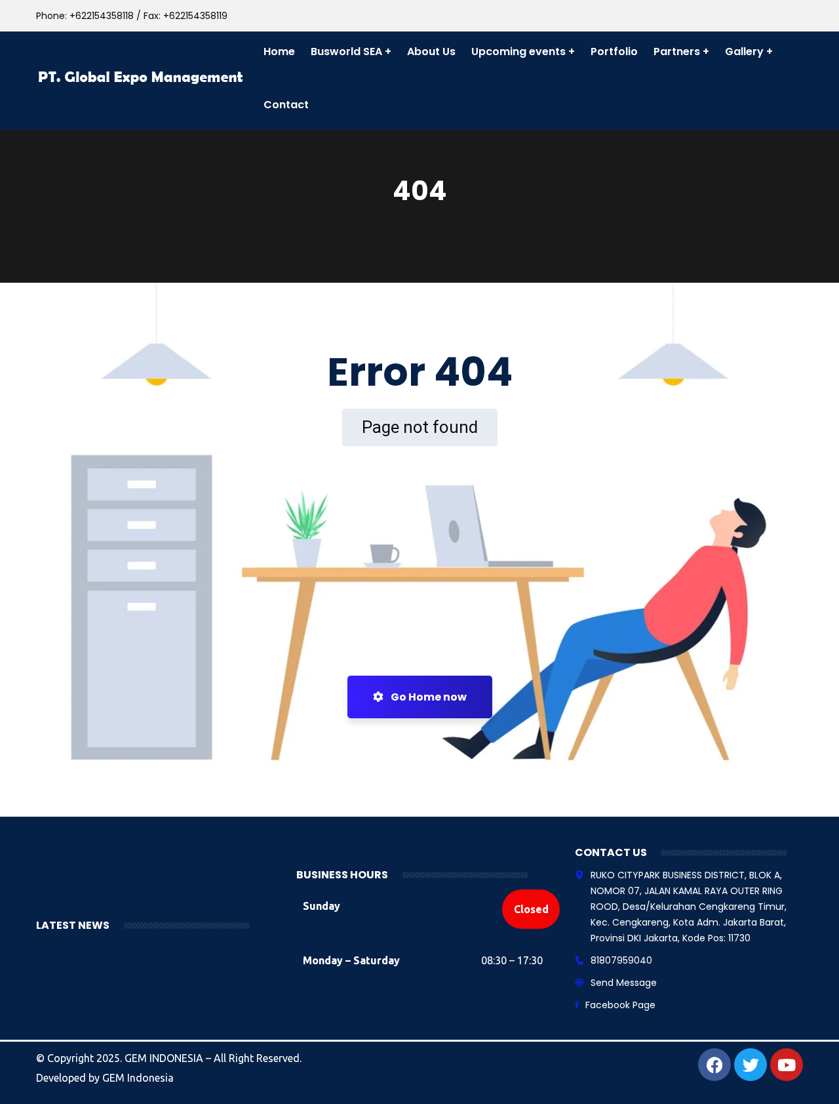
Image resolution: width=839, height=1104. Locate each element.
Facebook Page (620, 1005)
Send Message (624, 982)
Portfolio (614, 51)
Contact (286, 104)
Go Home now (428, 697)
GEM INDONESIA (165, 1058)
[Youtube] (786, 1064)
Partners (677, 51)
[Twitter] (750, 1064)
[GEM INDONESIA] (141, 77)
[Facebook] (714, 1064)
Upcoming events (518, 51)
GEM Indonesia (138, 1078)
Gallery (744, 51)
